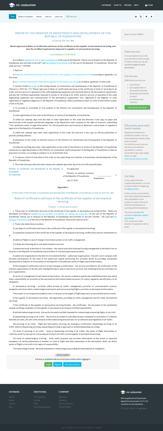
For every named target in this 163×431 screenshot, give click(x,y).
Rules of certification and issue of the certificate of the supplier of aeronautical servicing (54, 74)
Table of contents (25, 16)
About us (62, 397)
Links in (48, 16)
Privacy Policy (65, 407)
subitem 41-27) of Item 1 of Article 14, (49, 213)
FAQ (36, 403)
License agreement (42, 407)
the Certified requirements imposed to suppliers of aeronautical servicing (46, 81)
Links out (59, 16)
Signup (58, 364)
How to (118, 5)
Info (136, 5)
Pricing (128, 5)
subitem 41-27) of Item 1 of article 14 (41, 60)
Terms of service (66, 403)
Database (106, 5)
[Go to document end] (151, 16)
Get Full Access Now (137, 107)
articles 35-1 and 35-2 (78, 213)
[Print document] (135, 16)
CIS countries (39, 397)
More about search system (136, 158)
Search (12, 397)
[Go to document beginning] (146, 16)
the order (33, 86)
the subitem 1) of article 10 (58, 63)
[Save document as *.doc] (140, 16)
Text (13, 16)
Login (149, 5)
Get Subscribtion (72, 364)
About (39, 16)
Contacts (63, 400)
